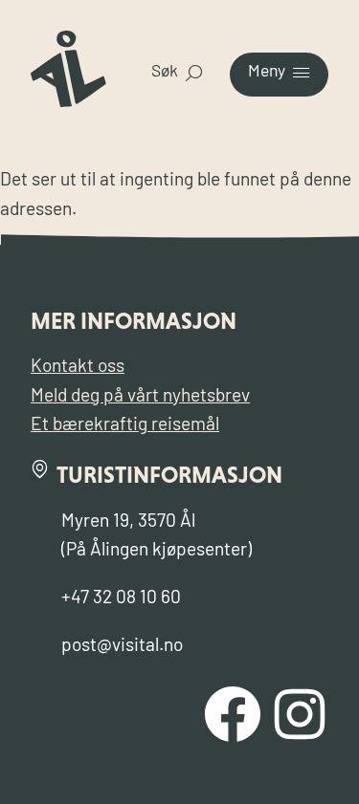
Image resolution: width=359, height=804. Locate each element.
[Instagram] (299, 714)
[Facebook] (232, 714)
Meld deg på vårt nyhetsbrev (140, 397)
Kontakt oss (77, 368)
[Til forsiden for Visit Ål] (68, 103)
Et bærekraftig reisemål (125, 426)
